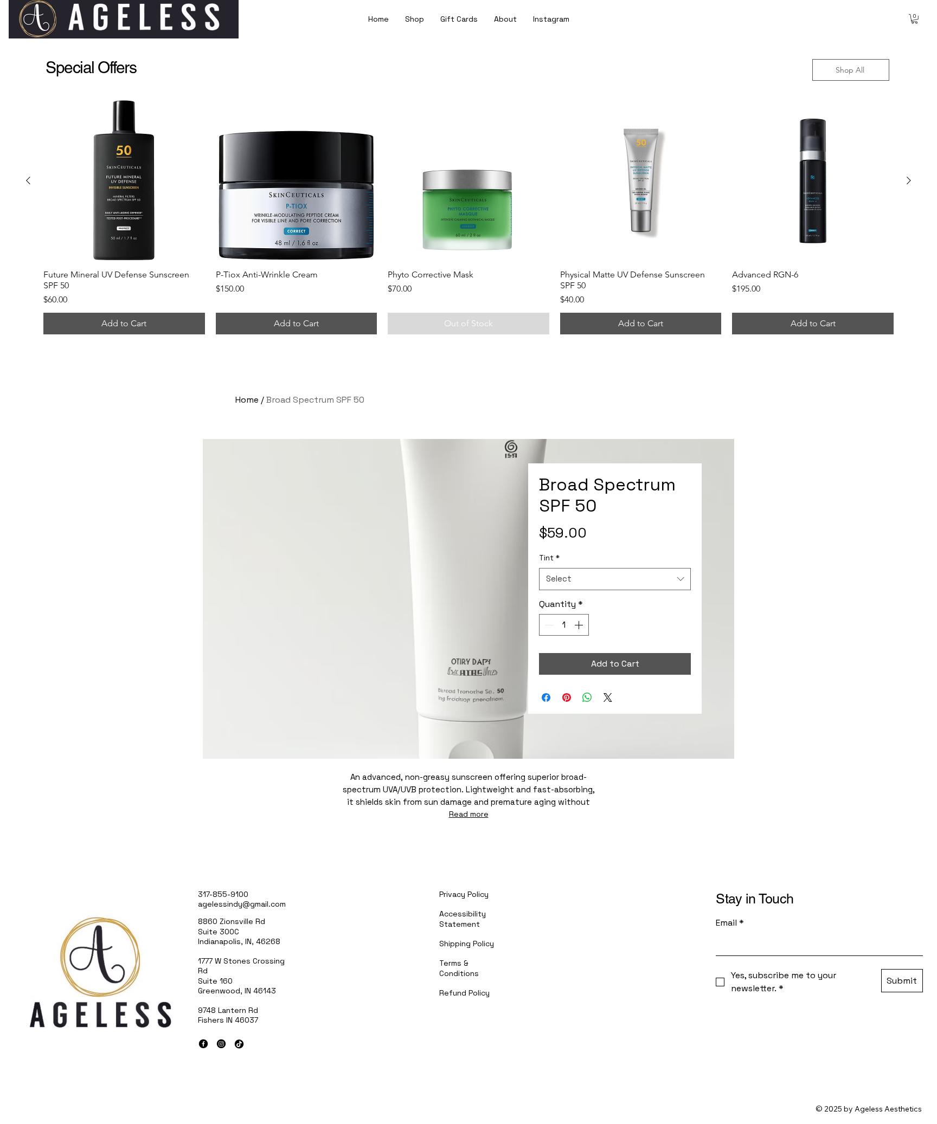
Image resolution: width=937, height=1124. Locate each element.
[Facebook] (203, 1043)
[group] (468, 217)
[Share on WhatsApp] (587, 697)
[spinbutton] (564, 625)
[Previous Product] (28, 180)
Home (247, 399)
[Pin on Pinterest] (566, 697)
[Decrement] (548, 625)
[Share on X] (607, 697)
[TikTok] (239, 1043)
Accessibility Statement (462, 918)
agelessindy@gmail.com (242, 904)
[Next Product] (908, 180)
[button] (914, 19)
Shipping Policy (466, 943)
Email (730, 922)
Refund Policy (464, 993)
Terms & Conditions (459, 968)
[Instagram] (221, 1043)
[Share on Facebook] (546, 697)
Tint (549, 558)
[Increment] (579, 625)
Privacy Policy (464, 894)
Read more (469, 814)
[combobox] (615, 579)
